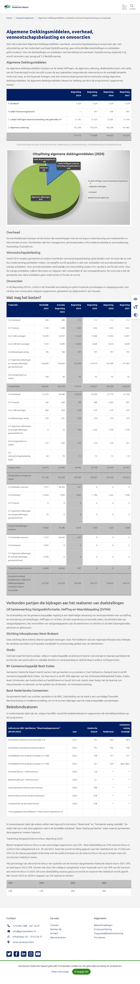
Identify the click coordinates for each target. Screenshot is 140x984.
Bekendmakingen (103, 925)
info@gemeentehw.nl (24, 931)
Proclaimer (100, 937)
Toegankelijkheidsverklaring (108, 933)
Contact (54, 925)
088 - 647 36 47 (31, 926)
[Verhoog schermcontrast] (135, 315)
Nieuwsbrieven (58, 937)
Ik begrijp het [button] (81, 971)
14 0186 (17, 926)
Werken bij (55, 929)
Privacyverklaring (103, 929)
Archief (54, 933)
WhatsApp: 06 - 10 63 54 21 (27, 936)
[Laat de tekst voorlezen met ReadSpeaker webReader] (135, 299)
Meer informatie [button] (60, 971)
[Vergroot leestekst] (135, 307)
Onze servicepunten (23, 942)
